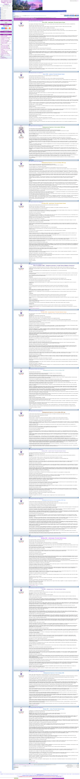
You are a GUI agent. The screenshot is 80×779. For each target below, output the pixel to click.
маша (21, 671)
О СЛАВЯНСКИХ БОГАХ (4, 52)
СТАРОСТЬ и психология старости (6, 43)
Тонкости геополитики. (4, 45)
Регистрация (62, 11)
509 (44, 671)
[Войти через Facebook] (4, 28)
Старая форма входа (6, 30)
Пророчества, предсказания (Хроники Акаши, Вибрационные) (41, 17)
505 (42, 449)
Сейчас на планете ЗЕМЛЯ (4, 46)
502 (43, 310)
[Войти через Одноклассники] (10, 28)
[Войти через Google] (8, 28)
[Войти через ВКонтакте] (2, 28)
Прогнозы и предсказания (4, 39)
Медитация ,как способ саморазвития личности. (4, 53)
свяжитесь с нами (58, 776)
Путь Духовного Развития (4, 48)
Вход (64, 11)
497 (42, 72)
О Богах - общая (3, 51)
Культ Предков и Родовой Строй (5, 50)
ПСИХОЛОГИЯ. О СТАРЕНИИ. (5, 37)
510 (42, 707)
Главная (59, 11)
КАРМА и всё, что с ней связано (5, 55)
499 (42, 161)
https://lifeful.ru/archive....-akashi (33, 585)
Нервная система (3, 42)
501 (42, 264)
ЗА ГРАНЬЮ (2, 56)
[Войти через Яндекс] (6, 28)
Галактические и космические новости (6, 41)
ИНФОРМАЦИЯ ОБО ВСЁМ (22, 17)
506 (42, 498)
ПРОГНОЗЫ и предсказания (5, 40)
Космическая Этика (16, 17)
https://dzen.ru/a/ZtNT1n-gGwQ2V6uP (34, 308)
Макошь (20, 16)
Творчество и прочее (4, 36)
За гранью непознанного (4, 38)
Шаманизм (2, 57)
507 (42, 536)
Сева (21, 72)
